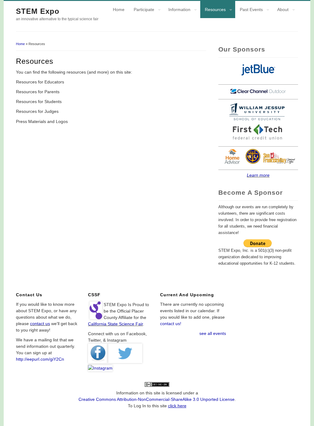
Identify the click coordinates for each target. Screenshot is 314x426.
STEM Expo (37, 11)
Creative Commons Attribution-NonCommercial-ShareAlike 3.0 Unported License (156, 399)
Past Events (249, 10)
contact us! (170, 323)
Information (177, 10)
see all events (212, 333)
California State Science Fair (115, 323)
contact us (40, 323)
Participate (141, 10)
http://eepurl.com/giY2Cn (40, 359)
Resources (213, 10)
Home (118, 9)
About (281, 10)
